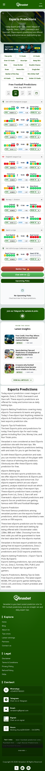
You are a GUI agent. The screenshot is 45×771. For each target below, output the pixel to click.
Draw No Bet (18, 65)
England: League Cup (13, 157)
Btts (5, 65)
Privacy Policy (8, 666)
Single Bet (36, 69)
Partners (5, 642)
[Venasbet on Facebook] (28, 768)
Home (4, 622)
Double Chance (34, 65)
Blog (4, 626)
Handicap (19, 78)
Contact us (6, 645)
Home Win (20, 69)
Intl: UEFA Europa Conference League (19, 248)
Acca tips (23, 60)
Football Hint (8, 743)
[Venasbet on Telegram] (22, 768)
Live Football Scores (12, 746)
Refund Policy (7, 670)
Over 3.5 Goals (9, 60)
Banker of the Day (12, 74)
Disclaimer (6, 658)
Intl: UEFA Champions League (16, 102)
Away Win (36, 60)
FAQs (4, 674)
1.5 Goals (22, 56)
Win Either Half (33, 74)
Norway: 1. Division (13, 199)
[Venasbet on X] (16, 768)
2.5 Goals (36, 56)
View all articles (21, 380)
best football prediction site (28, 740)
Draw (7, 69)
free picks (8, 56)
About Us (6, 630)
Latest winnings (8, 638)
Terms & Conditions (10, 662)
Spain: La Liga (11, 230)
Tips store (6, 634)
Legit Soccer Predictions (27, 743)
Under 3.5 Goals (35, 78)
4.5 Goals (7, 78)
